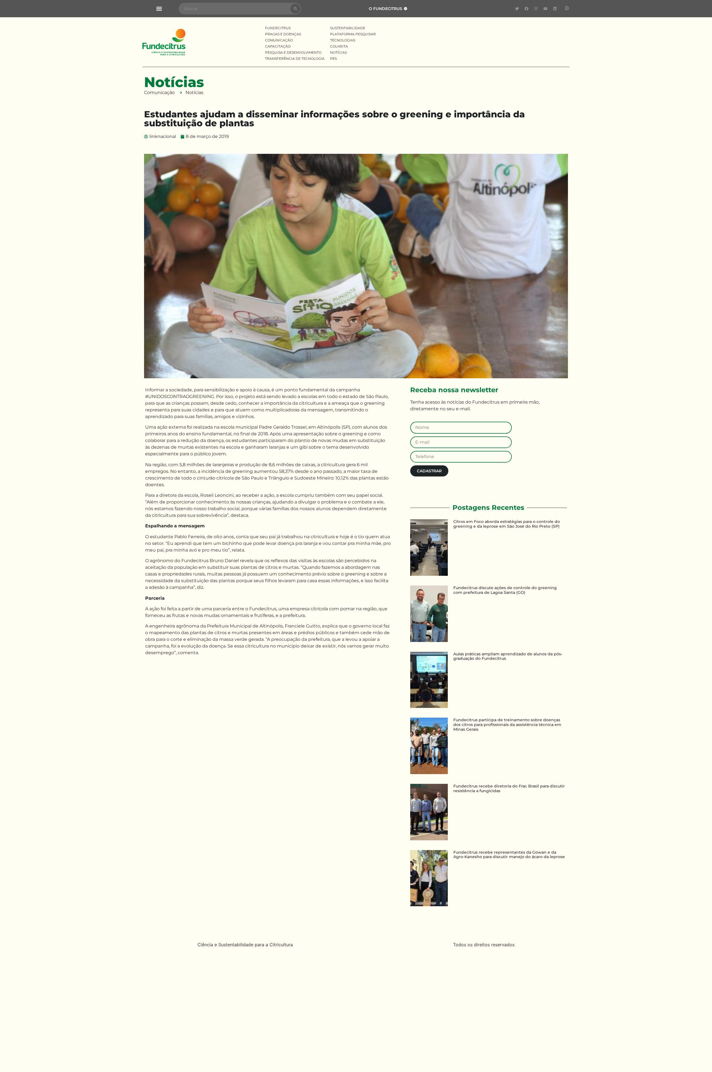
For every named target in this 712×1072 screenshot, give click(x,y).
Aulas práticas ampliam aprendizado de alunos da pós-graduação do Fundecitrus (507, 656)
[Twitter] (517, 9)
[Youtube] (545, 9)
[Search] (295, 9)
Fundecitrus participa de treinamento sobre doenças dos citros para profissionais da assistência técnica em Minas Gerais (507, 724)
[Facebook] (526, 9)
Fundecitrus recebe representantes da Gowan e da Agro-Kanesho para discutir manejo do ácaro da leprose (509, 854)
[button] (159, 8)
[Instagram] (536, 9)
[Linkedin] (555, 9)
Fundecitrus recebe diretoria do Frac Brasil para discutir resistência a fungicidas (509, 788)
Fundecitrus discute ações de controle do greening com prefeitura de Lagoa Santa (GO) (505, 590)
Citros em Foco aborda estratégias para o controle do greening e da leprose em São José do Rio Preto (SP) (506, 524)
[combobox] (235, 9)
